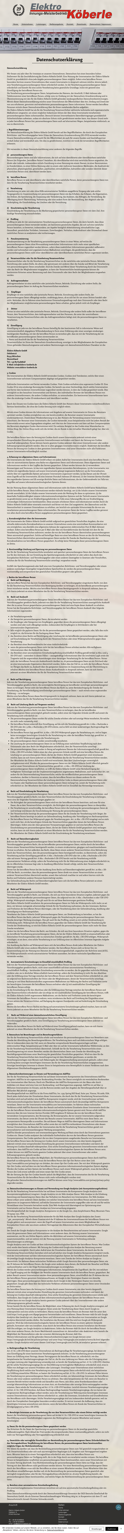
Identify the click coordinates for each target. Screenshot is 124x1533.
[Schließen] (121, 1529)
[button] (100, 24)
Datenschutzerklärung (55, 1530)
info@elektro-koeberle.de (22, 1524)
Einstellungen (97, 1529)
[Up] (118, 1507)
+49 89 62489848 (18, 1520)
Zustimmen (112, 1529)
